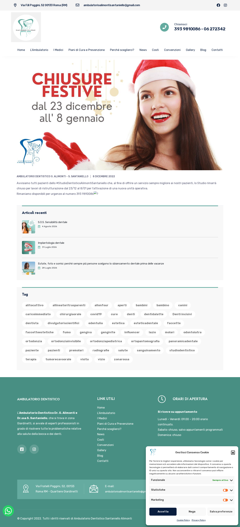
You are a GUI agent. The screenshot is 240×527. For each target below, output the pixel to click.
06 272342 (214, 28)
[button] (233, 452)
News (143, 50)
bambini (141, 305)
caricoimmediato (38, 314)
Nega (192, 511)
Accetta (163, 511)
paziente (32, 350)
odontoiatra (192, 332)
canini (182, 305)
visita (84, 359)
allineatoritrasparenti (69, 305)
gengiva (86, 332)
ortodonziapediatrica (106, 341)
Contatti (217, 50)
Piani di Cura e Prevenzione (87, 50)
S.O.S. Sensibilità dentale (52, 222)
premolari (76, 350)
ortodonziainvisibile (66, 341)
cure (114, 314)
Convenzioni (172, 50)
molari (169, 332)
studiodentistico (182, 350)
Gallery (190, 50)
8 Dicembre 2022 (104, 176)
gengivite (108, 332)
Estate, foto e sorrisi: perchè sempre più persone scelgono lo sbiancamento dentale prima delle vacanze (101, 263)
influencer (132, 332)
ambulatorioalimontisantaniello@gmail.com (111, 5)
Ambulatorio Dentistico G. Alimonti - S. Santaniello (52, 176)
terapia (30, 359)
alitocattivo (34, 305)
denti (131, 314)
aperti (122, 305)
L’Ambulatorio (39, 50)
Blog (203, 50)
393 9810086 (187, 28)
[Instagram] (225, 5)
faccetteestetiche (39, 332)
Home (21, 50)
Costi (155, 50)
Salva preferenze (221, 511)
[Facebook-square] (22, 449)
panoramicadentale (183, 341)
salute (123, 350)
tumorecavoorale (58, 359)
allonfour (101, 305)
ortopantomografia (145, 341)
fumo (67, 332)
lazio (152, 332)
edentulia (95, 323)
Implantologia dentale (51, 242)
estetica (118, 323)
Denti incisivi (182, 314)
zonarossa (121, 359)
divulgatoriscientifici (63, 323)
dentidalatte (153, 314)
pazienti (54, 350)
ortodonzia (33, 341)
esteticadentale (146, 323)
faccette (174, 323)
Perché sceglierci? (122, 50)
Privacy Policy (199, 520)
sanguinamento (148, 350)
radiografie (101, 350)
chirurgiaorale (70, 314)
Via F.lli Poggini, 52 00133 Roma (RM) (44, 5)
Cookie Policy (183, 520)
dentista (31, 323)
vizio (101, 359)
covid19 (96, 314)
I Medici (58, 50)
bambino (163, 305)
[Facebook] (218, 5)
